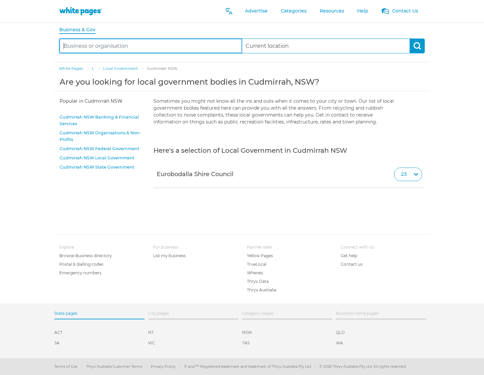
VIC (151, 342)
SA (57, 342)
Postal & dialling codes (81, 264)
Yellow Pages (260, 255)
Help (362, 11)
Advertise (256, 11)
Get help (349, 255)
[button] (288, 174)
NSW (247, 332)
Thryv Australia (261, 289)
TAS (246, 342)
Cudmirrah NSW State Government (97, 167)
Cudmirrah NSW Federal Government (99, 148)
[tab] (80, 30)
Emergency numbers (80, 272)
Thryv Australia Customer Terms (114, 366)
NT (151, 332)
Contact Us (404, 11)
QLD (340, 332)
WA (339, 342)
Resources (332, 11)
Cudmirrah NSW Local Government (97, 157)
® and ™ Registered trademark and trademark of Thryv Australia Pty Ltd (248, 366)
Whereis (255, 272)
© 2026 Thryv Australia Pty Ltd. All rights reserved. (362, 366)
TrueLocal (256, 264)
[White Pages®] (80, 11)
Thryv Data (258, 281)
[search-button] (417, 46)
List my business (169, 255)
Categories (294, 11)
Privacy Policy (163, 366)
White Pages (71, 68)
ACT (58, 332)
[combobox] (151, 46)
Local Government (121, 68)
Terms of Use (66, 366)
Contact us (352, 264)
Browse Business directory (85, 255)
